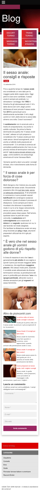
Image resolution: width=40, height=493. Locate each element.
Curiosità (6, 461)
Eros (5, 465)
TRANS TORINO (29, 34)
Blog (11, 17)
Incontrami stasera (31, 42)
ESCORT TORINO (11, 34)
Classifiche (7, 458)
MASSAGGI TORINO (12, 42)
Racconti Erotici (8, 475)
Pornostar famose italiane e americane (17, 471)
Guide (6, 81)
